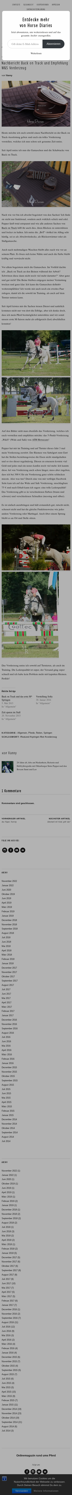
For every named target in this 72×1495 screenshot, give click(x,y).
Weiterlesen (36, 53)
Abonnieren (53, 43)
